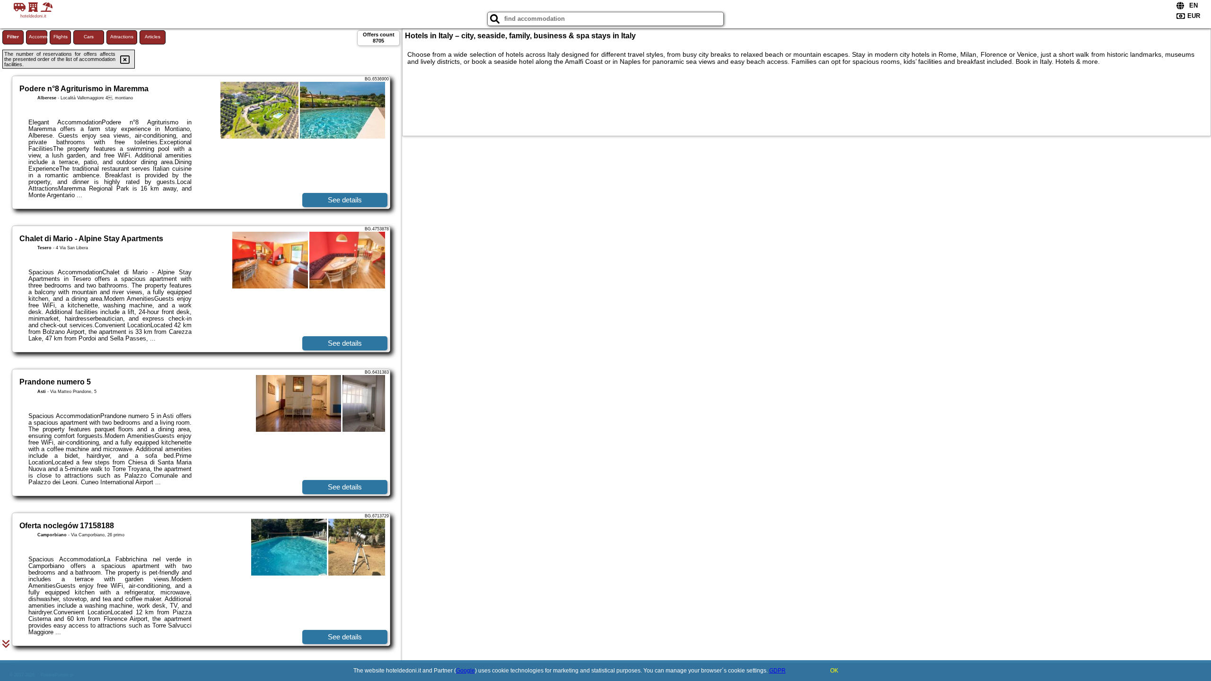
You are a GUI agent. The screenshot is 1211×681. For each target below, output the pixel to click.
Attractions (121, 36)
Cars (89, 36)
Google (465, 670)
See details (345, 200)
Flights (60, 36)
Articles (152, 36)
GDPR (777, 670)
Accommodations (38, 36)
